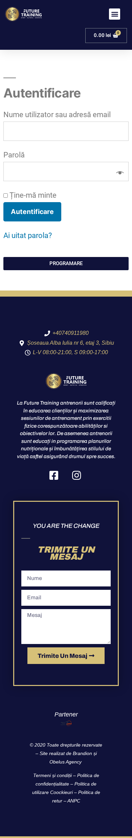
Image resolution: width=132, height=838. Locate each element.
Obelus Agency (66, 762)
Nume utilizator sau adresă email (59, 114)
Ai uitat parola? (27, 235)
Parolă (16, 155)
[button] (114, 14)
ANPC (73, 800)
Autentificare (32, 212)
